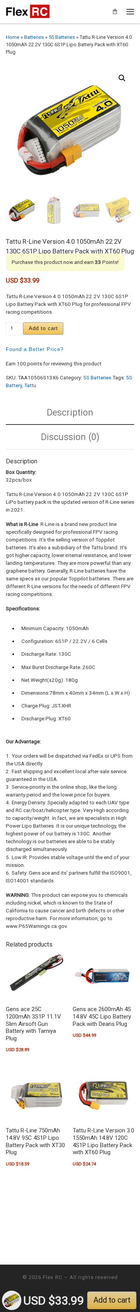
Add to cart (43, 328)
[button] (122, 78)
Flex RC (53, 1277)
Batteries (34, 37)
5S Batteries (62, 37)
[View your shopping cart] (114, 11)
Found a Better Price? (34, 349)
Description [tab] (70, 412)
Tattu (30, 385)
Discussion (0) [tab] (70, 437)
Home (12, 37)
